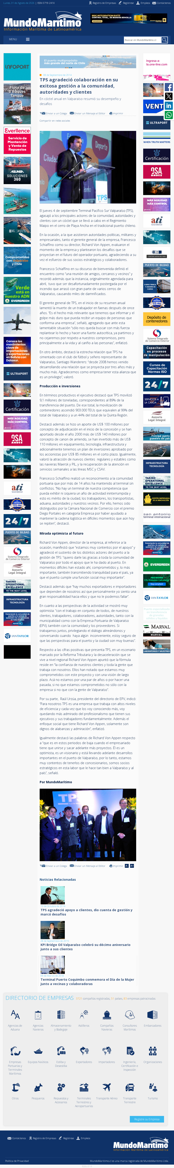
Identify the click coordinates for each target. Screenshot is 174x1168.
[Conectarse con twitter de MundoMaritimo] (169, 96)
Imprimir (118, 113)
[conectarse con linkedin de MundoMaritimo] (169, 106)
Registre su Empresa (147, 1119)
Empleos (85, 1138)
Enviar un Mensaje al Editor (89, 113)
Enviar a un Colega (56, 113)
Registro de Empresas (44, 1138)
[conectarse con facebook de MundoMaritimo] (169, 87)
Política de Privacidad (17, 1161)
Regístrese (68, 1138)
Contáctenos (19, 1138)
